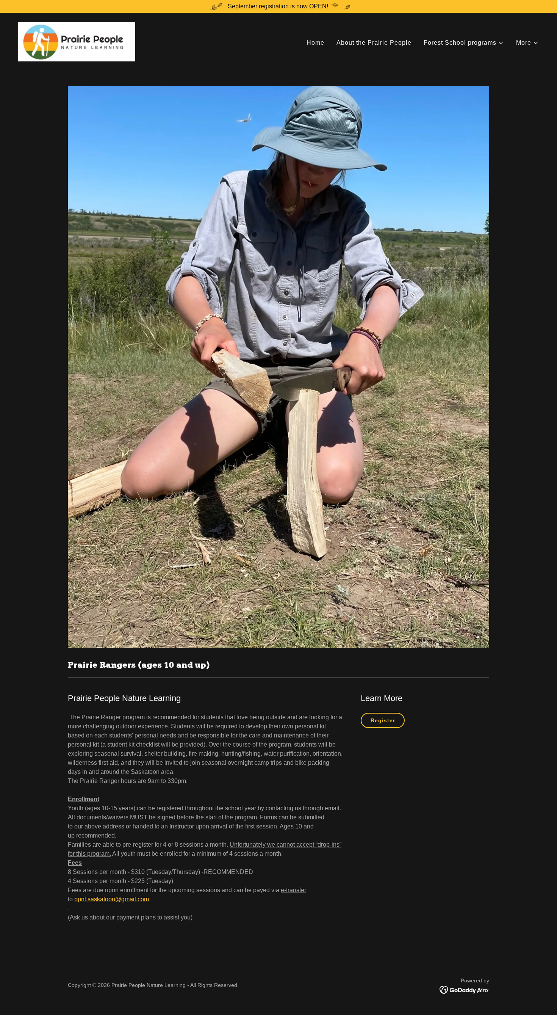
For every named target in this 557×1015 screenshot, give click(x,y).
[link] (76, 41)
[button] (464, 42)
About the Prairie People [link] (373, 42)
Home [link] (315, 42)
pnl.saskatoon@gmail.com (113, 899)
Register (383, 720)
